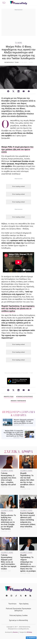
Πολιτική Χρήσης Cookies (18, 615)
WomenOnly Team (11, 62)
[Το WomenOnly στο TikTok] (16, 596)
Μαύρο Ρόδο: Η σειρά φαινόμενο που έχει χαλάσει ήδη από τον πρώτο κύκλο (17, 149)
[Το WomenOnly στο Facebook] (6, 596)
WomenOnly (18, 589)
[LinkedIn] (18, 91)
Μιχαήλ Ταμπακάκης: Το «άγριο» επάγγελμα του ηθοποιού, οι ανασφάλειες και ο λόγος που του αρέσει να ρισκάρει (28, 563)
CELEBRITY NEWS (7, 470)
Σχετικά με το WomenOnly (18, 620)
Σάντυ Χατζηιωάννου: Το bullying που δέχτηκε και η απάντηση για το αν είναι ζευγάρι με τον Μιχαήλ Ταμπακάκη (8, 521)
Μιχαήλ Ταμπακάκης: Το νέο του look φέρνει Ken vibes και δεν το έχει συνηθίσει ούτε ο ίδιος (27, 480)
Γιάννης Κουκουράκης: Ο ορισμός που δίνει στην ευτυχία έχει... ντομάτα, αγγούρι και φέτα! (8, 479)
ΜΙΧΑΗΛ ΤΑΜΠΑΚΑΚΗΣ (19, 401)
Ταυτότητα (12, 604)
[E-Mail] (23, 91)
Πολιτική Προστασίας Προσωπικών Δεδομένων (18, 609)
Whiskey (29, 632)
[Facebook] (8, 91)
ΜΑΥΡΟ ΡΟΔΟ (9, 396)
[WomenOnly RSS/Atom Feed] (30, 596)
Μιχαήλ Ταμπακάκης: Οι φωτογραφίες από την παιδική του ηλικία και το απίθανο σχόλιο (18, 308)
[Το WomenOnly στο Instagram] (11, 596)
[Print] (28, 91)
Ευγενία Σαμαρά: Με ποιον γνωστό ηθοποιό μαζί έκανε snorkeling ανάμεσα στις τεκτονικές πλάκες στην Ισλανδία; (27, 520)
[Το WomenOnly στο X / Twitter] (21, 596)
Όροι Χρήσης (24, 604)
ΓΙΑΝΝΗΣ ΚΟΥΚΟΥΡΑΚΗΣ (25, 396)
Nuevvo (15, 632)
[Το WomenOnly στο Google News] (25, 596)
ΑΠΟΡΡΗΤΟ (32, 638)
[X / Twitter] (13, 91)
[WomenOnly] (18, 3)
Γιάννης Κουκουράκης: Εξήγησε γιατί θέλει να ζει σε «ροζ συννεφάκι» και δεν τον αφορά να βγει (8, 562)
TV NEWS (18, 43)
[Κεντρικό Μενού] (3, 2)
